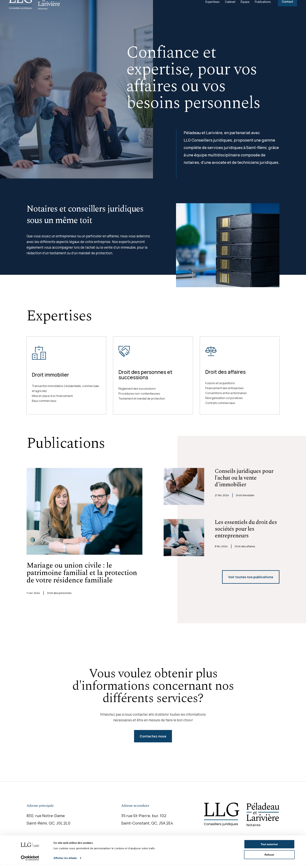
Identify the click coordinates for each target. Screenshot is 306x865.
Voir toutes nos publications (250, 577)
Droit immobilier (50, 374)
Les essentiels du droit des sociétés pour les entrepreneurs (246, 529)
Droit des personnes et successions (145, 374)
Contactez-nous (153, 736)
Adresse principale (40, 805)
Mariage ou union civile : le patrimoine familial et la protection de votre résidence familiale (82, 573)
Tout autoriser (269, 844)
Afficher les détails (65, 858)
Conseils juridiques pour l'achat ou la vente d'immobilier (244, 478)
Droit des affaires (225, 371)
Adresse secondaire (135, 805)
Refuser (269, 854)
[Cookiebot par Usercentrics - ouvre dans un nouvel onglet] (30, 858)
